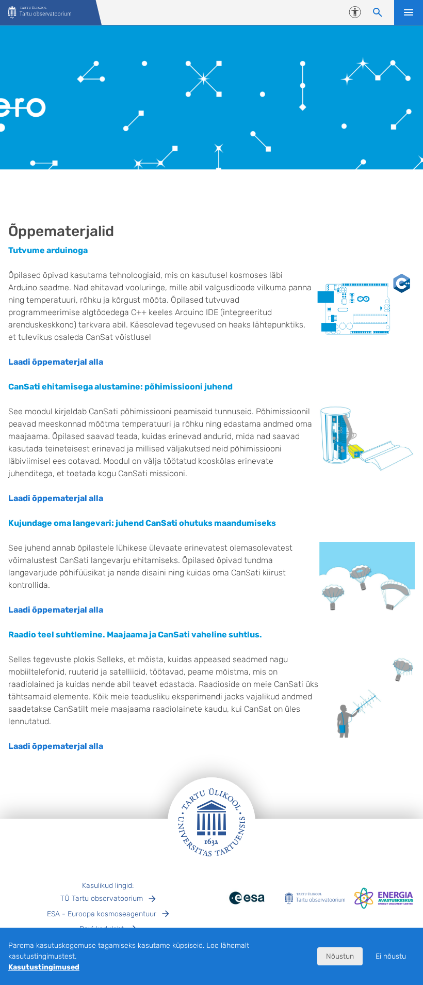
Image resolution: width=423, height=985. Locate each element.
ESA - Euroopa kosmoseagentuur (101, 914)
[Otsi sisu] (377, 12)
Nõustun (340, 956)
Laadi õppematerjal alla (55, 362)
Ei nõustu (391, 956)
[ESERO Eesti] (39, 12)
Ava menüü (408, 12)
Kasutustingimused (43, 967)
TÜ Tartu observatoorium (101, 898)
